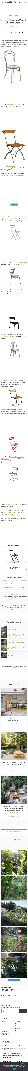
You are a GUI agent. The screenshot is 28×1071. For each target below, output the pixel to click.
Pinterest (19, 1021)
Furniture (13, 583)
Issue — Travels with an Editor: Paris (14, 16)
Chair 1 (18, 411)
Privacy (3, 1027)
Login (25, 2)
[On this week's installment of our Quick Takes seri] (14, 939)
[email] (19, 32)
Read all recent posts (14, 831)
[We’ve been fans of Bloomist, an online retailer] (14, 862)
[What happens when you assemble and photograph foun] (14, 888)
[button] (19, 2)
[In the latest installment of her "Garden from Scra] (14, 913)
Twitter (18, 1028)
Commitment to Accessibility (5, 1031)
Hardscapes (19, 583)
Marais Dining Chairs (11, 380)
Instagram (19, 1023)
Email (18, 1030)
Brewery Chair (10, 166)
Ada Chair (10, 104)
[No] (26, 1066)
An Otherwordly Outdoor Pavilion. (14, 175)
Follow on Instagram (15, 979)
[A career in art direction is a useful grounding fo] (14, 965)
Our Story (4, 1021)
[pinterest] (11, 32)
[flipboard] (4, 32)
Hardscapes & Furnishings (9, 587)
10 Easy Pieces (15, 580)
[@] (5, 846)
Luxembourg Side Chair (8, 336)
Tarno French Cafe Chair (13, 504)
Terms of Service (5, 1025)
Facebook (19, 1026)
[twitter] (15, 32)
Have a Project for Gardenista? (5, 1034)
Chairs (7, 583)
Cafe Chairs (23, 580)
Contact (3, 1023)
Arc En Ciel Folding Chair (19, 262)
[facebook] (8, 32)
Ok (14, 1068)
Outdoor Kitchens (13, 15)
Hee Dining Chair (13, 217)
